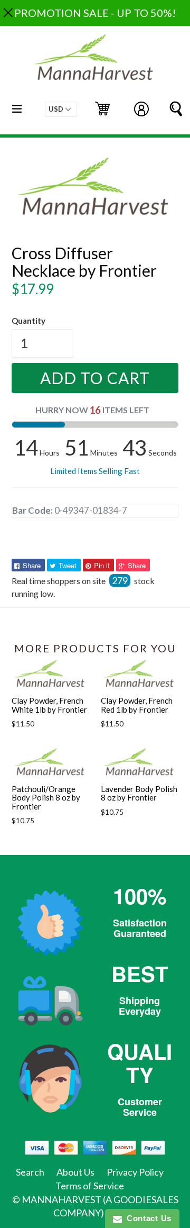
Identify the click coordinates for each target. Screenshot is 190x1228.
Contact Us (147, 1218)
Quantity (28, 320)
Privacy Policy (135, 1172)
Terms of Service (89, 1185)
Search (30, 1172)
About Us (75, 1172)
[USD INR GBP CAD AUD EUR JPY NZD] (61, 109)
